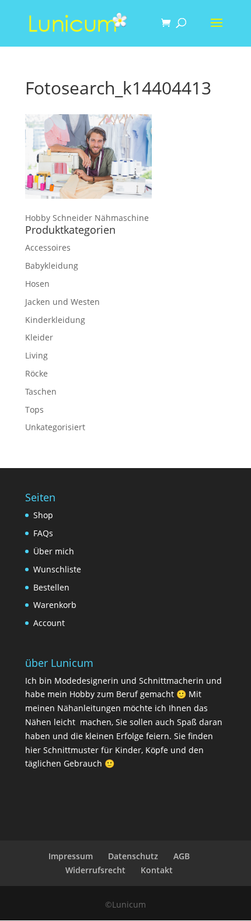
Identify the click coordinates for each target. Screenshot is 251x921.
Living (36, 355)
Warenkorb (54, 604)
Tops (34, 409)
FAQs (43, 533)
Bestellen (51, 587)
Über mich (53, 551)
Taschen (41, 391)
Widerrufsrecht (95, 870)
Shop (43, 515)
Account (49, 622)
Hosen (37, 283)
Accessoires (48, 247)
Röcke (36, 373)
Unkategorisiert (55, 427)
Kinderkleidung (55, 319)
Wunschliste (57, 569)
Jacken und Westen (62, 301)
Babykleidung (51, 265)
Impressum (70, 856)
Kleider (39, 337)
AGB (181, 856)
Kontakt (157, 870)
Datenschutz (133, 856)
